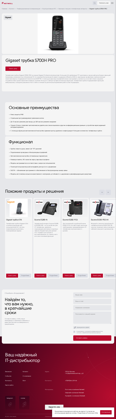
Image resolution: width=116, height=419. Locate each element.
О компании (27, 376)
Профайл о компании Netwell (75, 396)
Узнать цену (13, 68)
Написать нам (103, 3)
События (8, 376)
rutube (23, 398)
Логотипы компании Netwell (74, 389)
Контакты (8, 380)
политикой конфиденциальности (93, 331)
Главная (4, 9)
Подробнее (25, 275)
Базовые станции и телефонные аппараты (72, 9)
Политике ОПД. (92, 413)
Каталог (12, 9)
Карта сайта (9, 385)
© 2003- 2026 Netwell (10, 416)
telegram (10, 398)
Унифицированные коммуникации (28, 9)
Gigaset (8, 17)
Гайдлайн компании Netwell (74, 392)
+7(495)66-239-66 (71, 380)
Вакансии (8, 371)
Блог (24, 380)
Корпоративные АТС (49, 9)
